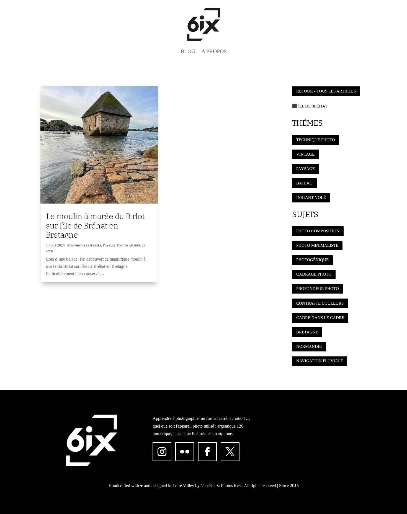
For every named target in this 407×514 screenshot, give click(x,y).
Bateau (304, 183)
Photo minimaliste (317, 245)
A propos (214, 51)
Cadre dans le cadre (320, 317)
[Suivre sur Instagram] (162, 451)
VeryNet (208, 485)
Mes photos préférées (84, 245)
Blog (188, 51)
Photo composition (317, 231)
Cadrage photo (313, 274)
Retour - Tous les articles (326, 91)
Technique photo (315, 140)
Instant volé (311, 197)
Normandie (309, 346)
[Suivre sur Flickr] (184, 451)
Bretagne (307, 332)
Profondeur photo (317, 288)
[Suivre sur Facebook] (207, 451)
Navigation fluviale (319, 361)
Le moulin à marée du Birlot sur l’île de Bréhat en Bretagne (95, 226)
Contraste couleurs (320, 303)
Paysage (109, 245)
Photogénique (312, 260)
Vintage (305, 154)
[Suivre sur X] (230, 451)
